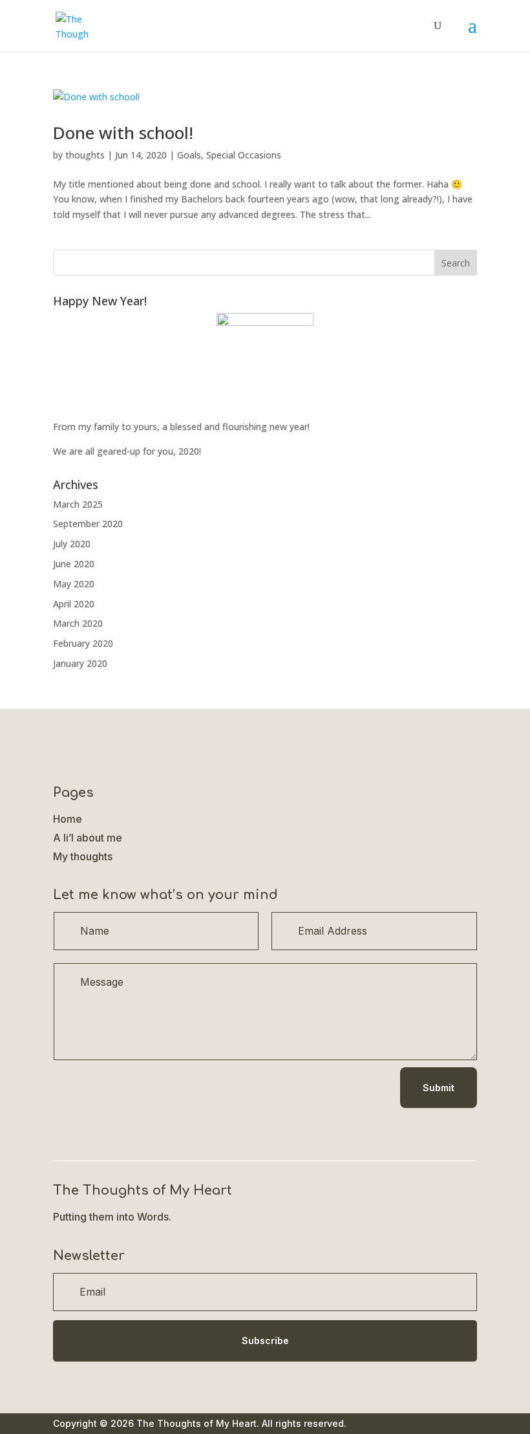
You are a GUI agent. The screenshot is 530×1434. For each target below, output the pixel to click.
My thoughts (82, 856)
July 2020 (71, 544)
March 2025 (78, 504)
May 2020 (73, 584)
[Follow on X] (89, 1125)
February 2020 (83, 643)
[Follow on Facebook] (63, 1125)
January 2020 (80, 663)
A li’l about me (87, 837)
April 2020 (73, 604)
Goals (189, 155)
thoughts (85, 155)
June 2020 (73, 564)
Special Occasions (243, 155)
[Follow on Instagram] (115, 1125)
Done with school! (123, 132)
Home (67, 818)
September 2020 (88, 523)
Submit (438, 1087)
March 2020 (78, 623)
